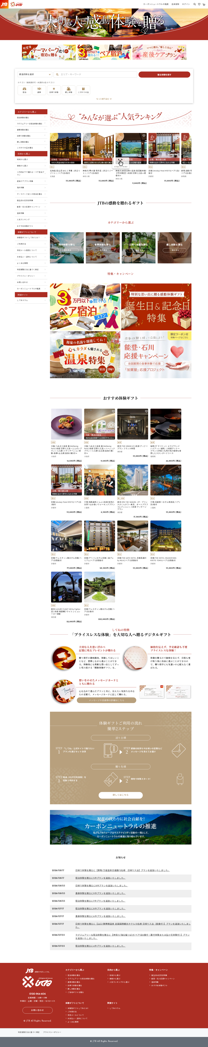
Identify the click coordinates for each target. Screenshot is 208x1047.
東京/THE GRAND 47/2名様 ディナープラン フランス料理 (132, 447)
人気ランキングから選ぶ (119, 982)
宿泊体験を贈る (23, 118)
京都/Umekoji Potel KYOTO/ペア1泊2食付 (163, 172)
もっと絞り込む (102, 99)
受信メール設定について (27, 250)
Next (183, 52)
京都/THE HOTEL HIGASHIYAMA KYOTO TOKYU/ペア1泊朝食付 (163, 559)
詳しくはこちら (121, 795)
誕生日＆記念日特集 (25, 200)
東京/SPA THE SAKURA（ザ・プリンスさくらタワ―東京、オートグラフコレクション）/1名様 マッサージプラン (132, 505)
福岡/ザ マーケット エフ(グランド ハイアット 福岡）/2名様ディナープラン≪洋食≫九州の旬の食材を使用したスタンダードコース (165, 450)
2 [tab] (104, 62)
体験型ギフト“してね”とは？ (28, 238)
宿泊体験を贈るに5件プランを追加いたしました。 (100, 878)
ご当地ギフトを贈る (76, 992)
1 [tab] (99, 62)
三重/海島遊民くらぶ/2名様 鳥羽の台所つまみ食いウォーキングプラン (99, 503)
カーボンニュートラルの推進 (28, 289)
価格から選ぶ (22, 166)
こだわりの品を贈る (25, 148)
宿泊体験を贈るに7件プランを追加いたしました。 (100, 901)
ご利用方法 (21, 244)
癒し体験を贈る (23, 142)
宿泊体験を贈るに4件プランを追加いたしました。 (100, 946)
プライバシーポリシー (26, 276)
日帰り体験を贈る (24, 136)
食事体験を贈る (23, 130)
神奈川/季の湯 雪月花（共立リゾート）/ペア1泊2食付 (98, 172)
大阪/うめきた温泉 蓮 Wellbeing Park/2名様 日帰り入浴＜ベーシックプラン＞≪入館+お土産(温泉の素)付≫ (99, 450)
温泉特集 (20, 213)
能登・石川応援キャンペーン (28, 207)
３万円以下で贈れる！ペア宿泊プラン (30, 173)
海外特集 (20, 188)
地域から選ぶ (22, 159)
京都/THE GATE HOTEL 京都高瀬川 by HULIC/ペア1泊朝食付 (131, 559)
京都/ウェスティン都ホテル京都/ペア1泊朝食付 (66, 559)
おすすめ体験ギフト (25, 226)
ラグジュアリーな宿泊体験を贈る (29, 124)
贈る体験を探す (164, 75)
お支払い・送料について (27, 257)
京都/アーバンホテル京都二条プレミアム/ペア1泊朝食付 (99, 559)
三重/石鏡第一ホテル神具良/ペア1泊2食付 (165, 503)
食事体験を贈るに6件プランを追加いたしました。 (100, 916)
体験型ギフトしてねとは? (78, 1008)
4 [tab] (112, 62)
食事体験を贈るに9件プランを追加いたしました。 (100, 894)
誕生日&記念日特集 (159, 975)
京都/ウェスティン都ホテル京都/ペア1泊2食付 (99, 610)
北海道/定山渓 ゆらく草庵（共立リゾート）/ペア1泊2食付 (65, 172)
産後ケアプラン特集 (25, 181)
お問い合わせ (22, 282)
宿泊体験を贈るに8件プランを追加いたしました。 (100, 909)
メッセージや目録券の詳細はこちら (106, 700)
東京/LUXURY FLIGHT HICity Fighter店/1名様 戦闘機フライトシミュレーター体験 (65, 611)
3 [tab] (108, 62)
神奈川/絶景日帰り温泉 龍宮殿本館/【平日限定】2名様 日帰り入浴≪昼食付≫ (131, 173)
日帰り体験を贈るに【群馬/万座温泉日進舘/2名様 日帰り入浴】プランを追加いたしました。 (122, 871)
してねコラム (22, 300)
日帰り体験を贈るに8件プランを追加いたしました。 (101, 886)
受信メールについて (76, 1015)
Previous (24, 52)
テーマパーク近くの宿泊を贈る (29, 194)
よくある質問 (22, 263)
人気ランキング (23, 220)
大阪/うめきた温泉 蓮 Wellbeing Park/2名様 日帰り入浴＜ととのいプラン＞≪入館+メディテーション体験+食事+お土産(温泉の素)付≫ (66, 450)
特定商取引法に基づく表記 (28, 270)
